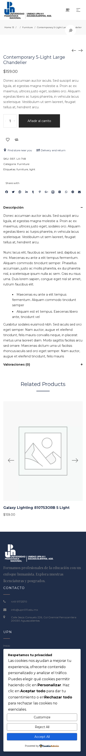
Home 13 (9, 27)
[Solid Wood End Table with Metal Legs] (80, 50)
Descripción (13, 207)
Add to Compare (16, 139)
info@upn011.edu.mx (24, 609)
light (32, 169)
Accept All (42, 737)
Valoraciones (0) (16, 364)
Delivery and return (53, 150)
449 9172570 (19, 601)
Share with (12, 183)
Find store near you (20, 150)
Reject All (42, 727)
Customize (42, 717)
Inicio (6, 645)
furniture (22, 169)
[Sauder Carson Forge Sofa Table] (74, 50)
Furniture (27, 27)
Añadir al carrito (39, 121)
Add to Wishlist (7, 139)
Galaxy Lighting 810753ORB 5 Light (36, 508)
